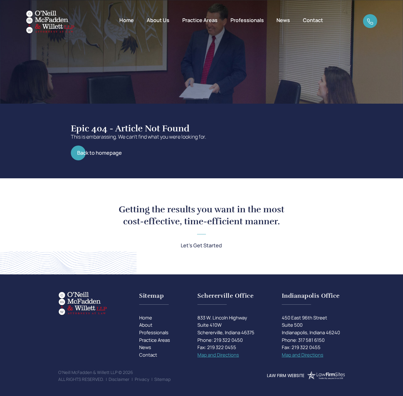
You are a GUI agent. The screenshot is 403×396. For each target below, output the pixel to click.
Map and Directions (218, 355)
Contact (313, 20)
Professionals (247, 20)
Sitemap (162, 379)
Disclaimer (119, 379)
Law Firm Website (285, 376)
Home (126, 20)
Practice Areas (200, 20)
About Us (158, 20)
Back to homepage (99, 152)
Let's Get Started (201, 245)
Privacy (142, 379)
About (145, 325)
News (283, 20)
